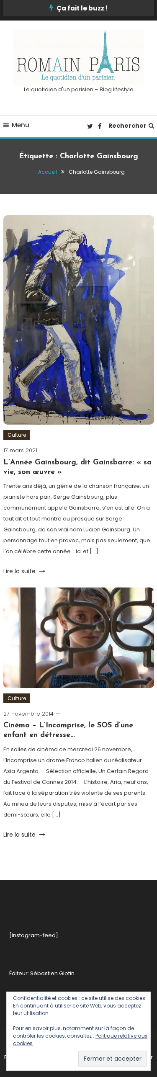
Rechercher (127, 125)
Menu (20, 125)
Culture (17, 434)
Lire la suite (20, 571)
